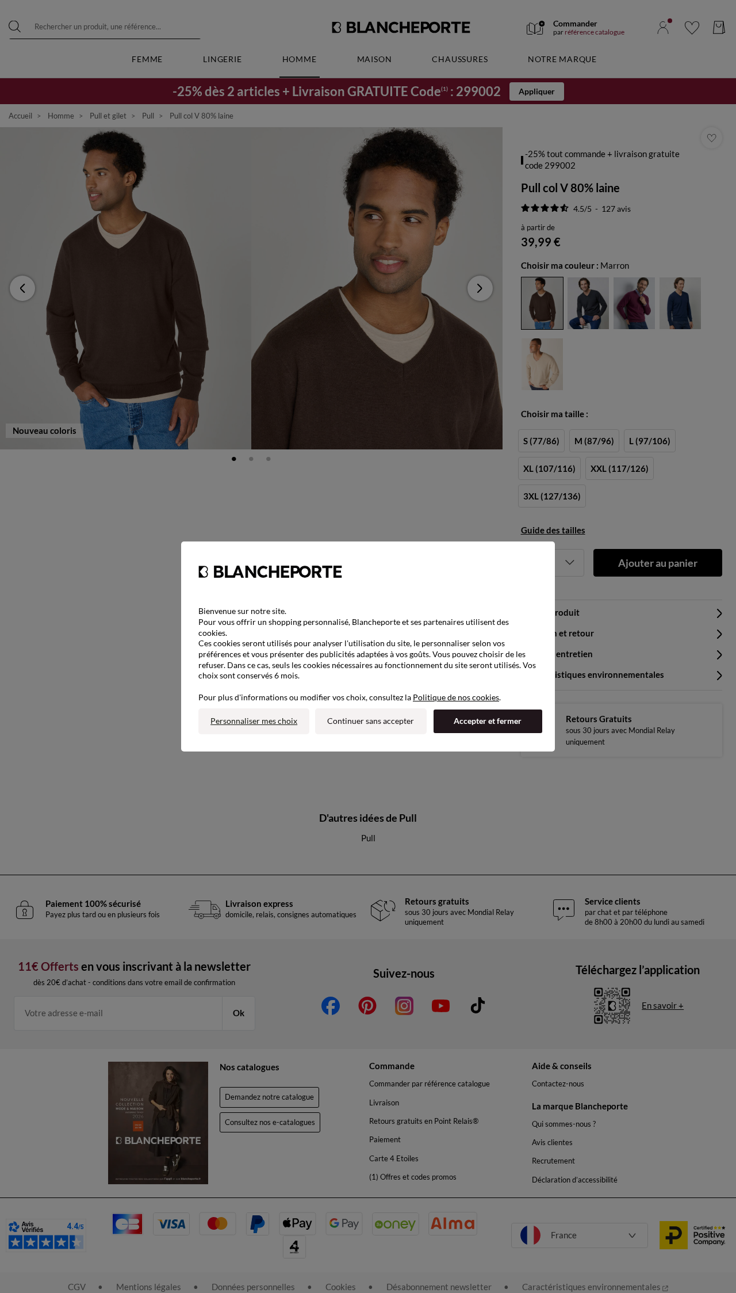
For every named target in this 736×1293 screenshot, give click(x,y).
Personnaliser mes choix (253, 721)
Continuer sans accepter (370, 721)
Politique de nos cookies (456, 697)
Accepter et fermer (488, 721)
